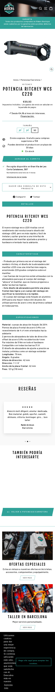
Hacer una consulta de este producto (27, 187)
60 (20, 130)
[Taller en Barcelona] (27, 598)
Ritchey (28, 84)
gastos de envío (32, 104)
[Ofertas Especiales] (27, 546)
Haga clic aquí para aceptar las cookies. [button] (34, 662)
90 (35, 130)
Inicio (16, 80)
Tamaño (27, 125)
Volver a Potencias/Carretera (29, 512)
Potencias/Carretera (30, 80)
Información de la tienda (17, 177)
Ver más (27, 578)
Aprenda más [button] (8, 686)
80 (27, 130)
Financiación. (28, 116)
